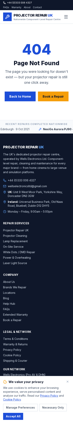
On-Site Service (13, 246)
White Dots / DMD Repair (19, 252)
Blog (6, 298)
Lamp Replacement (15, 241)
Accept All (13, 416)
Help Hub (9, 303)
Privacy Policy (12, 349)
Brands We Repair (14, 287)
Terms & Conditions (15, 338)
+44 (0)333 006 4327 (19, 2)
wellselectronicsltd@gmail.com (27, 186)
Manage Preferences (20, 407)
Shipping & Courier (15, 360)
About (27, 7)
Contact (37, 7)
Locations (9, 292)
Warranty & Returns (15, 344)
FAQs (6, 7)
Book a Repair (53, 96)
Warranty (16, 7)
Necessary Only (53, 407)
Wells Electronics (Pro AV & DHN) (24, 374)
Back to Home (20, 96)
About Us (9, 281)
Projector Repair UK (16, 230)
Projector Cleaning (15, 235)
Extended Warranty (15, 314)
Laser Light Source (15, 263)
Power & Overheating (17, 257)
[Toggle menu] (66, 17)
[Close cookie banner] (67, 381)
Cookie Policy (12, 355)
